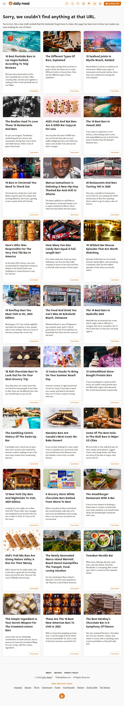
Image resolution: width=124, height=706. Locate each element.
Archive (58, 672)
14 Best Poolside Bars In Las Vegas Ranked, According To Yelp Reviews (20, 62)
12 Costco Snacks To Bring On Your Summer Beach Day (62, 375)
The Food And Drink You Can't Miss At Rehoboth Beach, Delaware (61, 314)
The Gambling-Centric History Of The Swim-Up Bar (20, 436)
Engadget (18, 687)
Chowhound (47, 687)
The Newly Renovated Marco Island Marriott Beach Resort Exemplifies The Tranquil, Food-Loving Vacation (62, 563)
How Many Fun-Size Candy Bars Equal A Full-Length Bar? (61, 249)
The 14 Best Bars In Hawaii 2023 (98, 123)
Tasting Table (91, 687)
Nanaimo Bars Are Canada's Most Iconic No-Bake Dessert (62, 436)
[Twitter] (72, 4)
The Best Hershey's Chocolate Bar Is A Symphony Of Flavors (100, 622)
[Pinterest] (78, 4)
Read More (34, 91)
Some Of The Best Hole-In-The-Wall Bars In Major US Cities (102, 436)
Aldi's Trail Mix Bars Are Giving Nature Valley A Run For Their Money (20, 559)
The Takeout (105, 687)
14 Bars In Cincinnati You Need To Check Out (20, 184)
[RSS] (100, 4)
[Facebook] (67, 4)
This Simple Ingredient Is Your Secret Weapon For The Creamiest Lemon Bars (21, 624)
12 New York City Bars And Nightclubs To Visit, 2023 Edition (20, 498)
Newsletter (113, 3)
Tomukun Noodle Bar (99, 555)
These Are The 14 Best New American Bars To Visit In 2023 (60, 622)
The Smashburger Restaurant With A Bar (100, 496)
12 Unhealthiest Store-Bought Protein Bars (100, 373)
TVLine (36, 687)
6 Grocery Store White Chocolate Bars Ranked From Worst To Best (60, 498)
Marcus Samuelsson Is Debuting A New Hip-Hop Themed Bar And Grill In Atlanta (62, 188)
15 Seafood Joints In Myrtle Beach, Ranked (100, 58)
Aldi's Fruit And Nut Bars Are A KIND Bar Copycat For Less (61, 125)
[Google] (95, 4)
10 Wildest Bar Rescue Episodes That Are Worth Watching (102, 249)
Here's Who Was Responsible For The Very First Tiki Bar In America (18, 250)
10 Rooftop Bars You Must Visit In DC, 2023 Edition (18, 314)
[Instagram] (83, 4)
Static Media (47, 677)
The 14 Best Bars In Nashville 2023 (98, 312)
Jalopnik (28, 687)
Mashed (80, 687)
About (49, 672)
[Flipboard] (89, 4)
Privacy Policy (71, 672)
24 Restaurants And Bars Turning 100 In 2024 (101, 184)
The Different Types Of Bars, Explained (60, 58)
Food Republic (69, 687)
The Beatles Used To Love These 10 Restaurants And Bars (21, 125)
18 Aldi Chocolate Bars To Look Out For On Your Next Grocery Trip (21, 375)
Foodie (57, 687)
